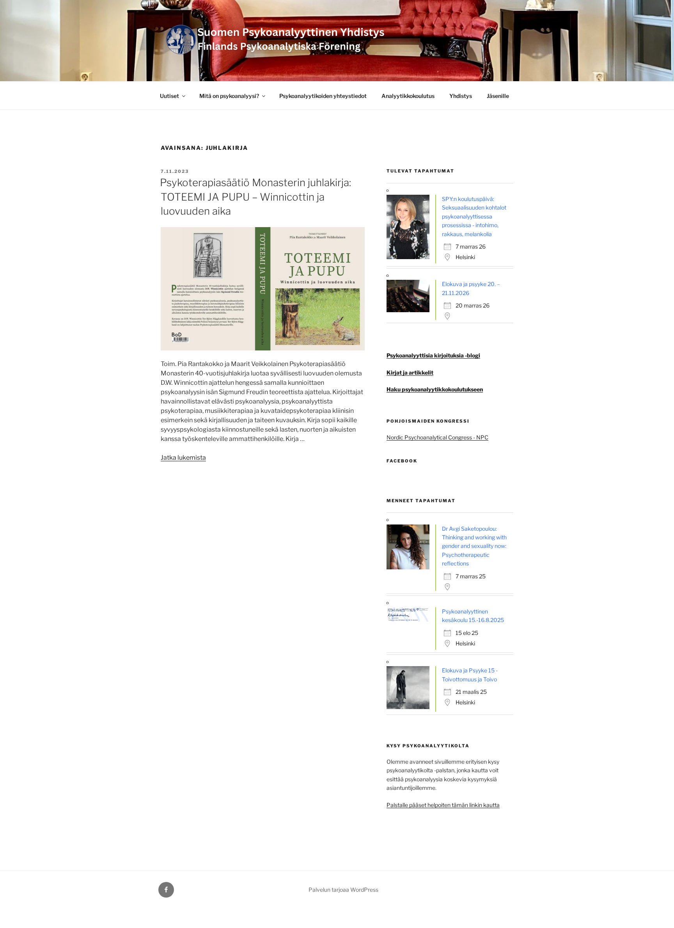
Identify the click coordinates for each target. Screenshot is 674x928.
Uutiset (169, 95)
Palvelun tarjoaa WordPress (343, 889)
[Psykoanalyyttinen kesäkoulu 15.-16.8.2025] (410, 619)
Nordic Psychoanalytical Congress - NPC (437, 437)
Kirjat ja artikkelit (410, 372)
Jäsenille (498, 95)
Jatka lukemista (183, 457)
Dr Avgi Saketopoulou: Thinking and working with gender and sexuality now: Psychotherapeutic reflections (474, 546)
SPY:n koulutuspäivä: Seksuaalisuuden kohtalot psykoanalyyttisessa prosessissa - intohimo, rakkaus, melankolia (474, 216)
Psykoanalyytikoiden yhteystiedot (323, 95)
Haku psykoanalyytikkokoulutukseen (435, 389)
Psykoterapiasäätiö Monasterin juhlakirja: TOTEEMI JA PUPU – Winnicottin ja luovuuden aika (255, 196)
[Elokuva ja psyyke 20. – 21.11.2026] (410, 310)
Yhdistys (460, 95)
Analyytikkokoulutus (408, 95)
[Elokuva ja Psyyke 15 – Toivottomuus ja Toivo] (410, 707)
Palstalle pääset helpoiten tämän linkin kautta (443, 805)
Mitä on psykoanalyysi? (229, 95)
